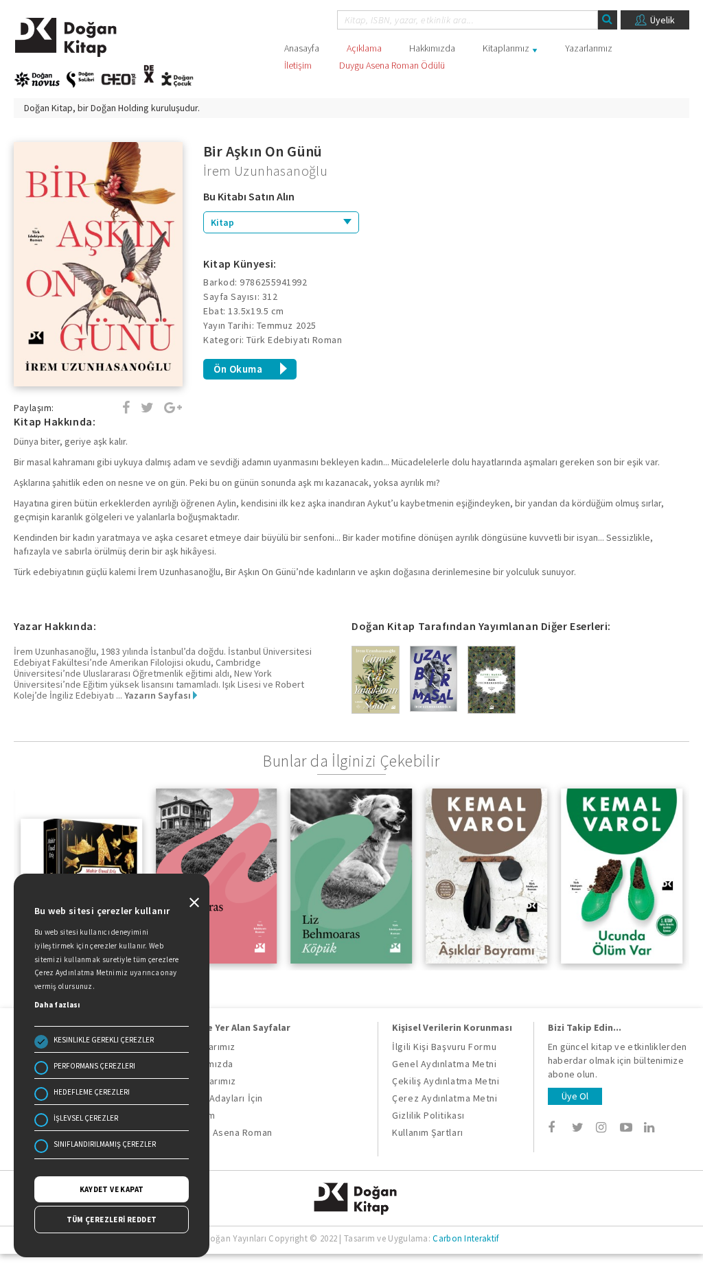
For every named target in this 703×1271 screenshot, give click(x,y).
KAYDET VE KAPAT (112, 1189)
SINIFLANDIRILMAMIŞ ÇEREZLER (105, 1144)
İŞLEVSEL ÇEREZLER (86, 1118)
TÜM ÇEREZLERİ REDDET (112, 1219)
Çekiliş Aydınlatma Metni (445, 1081)
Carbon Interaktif (465, 1238)
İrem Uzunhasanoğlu (265, 170)
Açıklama (364, 48)
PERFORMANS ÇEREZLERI (94, 1066)
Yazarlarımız (588, 48)
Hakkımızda (432, 48)
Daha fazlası (57, 1005)
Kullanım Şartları (427, 1132)
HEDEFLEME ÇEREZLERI (92, 1092)
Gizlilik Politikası (428, 1115)
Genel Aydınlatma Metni (444, 1064)
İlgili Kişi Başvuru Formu (444, 1046)
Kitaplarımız (506, 48)
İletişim (298, 65)
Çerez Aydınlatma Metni (444, 1098)
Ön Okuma (238, 368)
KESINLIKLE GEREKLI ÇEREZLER (104, 1040)
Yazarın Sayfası (158, 695)
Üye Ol (575, 1096)
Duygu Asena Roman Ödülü (392, 65)
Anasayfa (301, 48)
